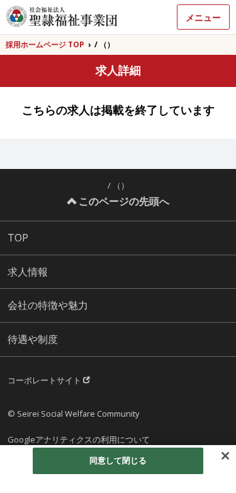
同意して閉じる (118, 460)
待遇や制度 (33, 339)
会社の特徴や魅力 (48, 305)
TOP (18, 238)
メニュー (203, 17)
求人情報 (28, 272)
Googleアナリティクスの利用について (79, 439)
